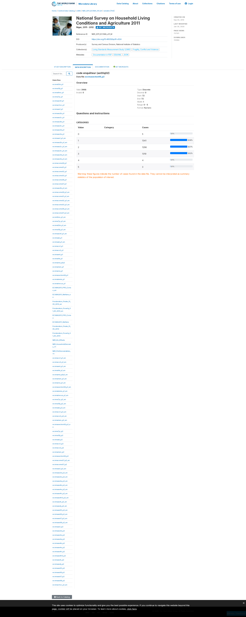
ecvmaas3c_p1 (58, 126)
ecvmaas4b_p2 (59, 543)
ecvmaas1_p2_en (59, 469)
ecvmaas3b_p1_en (60, 188)
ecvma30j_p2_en (59, 404)
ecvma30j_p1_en (59, 229)
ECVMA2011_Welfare (61, 322)
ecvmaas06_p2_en (60, 514)
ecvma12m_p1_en (59, 225)
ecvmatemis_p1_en (60, 391)
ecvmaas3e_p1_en (60, 159)
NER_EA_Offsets (59, 340)
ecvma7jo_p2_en (59, 399)
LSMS (78, 11)
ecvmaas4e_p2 (59, 547)
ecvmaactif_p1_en (60, 234)
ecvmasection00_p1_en (62, 387)
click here (132, 609)
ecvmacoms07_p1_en (61, 213)
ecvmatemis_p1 (59, 279)
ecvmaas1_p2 (58, 527)
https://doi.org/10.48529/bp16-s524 (106, 39)
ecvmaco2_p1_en (59, 362)
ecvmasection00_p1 (60, 275)
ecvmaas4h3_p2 (59, 556)
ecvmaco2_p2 (58, 448)
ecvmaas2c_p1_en (60, 146)
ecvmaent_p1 (58, 254)
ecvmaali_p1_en (59, 242)
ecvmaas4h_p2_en (60, 493)
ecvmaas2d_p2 (59, 531)
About (135, 4)
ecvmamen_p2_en (60, 420)
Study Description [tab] (62, 67)
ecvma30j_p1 (58, 88)
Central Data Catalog (66, 11)
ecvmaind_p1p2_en (60, 375)
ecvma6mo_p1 (58, 92)
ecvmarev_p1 (58, 271)
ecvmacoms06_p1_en (61, 209)
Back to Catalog (63, 597)
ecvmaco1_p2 (58, 444)
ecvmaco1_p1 (58, 246)
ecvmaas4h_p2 (59, 551)
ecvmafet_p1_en (59, 370)
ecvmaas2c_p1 (58, 117)
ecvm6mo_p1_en (59, 217)
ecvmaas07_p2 (58, 576)
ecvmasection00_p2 (61, 456)
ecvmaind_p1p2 (59, 263)
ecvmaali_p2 (58, 440)
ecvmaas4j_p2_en (60, 506)
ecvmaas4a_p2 (59, 539)
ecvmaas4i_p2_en (60, 502)
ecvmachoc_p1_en (60, 585)
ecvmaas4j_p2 (58, 564)
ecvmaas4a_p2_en (60, 481)
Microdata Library (88, 4)
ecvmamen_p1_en (60, 379)
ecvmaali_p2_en (59, 408)
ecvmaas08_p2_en (60, 522)
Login (190, 4)
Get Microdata (106, 27)
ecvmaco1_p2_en (59, 412)
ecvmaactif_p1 (58, 101)
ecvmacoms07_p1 (59, 184)
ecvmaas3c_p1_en (60, 151)
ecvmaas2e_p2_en (60, 477)
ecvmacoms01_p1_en (61, 196)
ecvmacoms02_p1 (60, 171)
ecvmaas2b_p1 (58, 113)
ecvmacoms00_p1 (60, 163)
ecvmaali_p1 (57, 238)
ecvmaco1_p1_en (59, 358)
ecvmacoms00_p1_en (61, 192)
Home (54, 11)
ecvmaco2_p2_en (60, 416)
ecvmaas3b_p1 (58, 122)
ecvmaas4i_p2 (58, 560)
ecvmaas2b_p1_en (60, 142)
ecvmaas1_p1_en (59, 138)
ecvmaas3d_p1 (58, 130)
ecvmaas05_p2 (59, 568)
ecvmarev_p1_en (59, 383)
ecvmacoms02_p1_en (61, 200)
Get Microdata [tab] (121, 67)
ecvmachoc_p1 (58, 105)
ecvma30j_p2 (58, 435)
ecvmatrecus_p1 (59, 283)
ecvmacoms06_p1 (60, 180)
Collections (147, 4)
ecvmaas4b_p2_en (60, 485)
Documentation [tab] (102, 67)
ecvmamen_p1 (58, 267)
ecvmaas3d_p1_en (60, 155)
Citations (161, 4)
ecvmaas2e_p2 (59, 535)
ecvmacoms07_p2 (60, 464)
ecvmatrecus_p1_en (60, 395)
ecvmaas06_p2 (59, 572)
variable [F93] (108, 11)
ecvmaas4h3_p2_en (61, 498)
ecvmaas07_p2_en (60, 518)
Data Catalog (123, 4)
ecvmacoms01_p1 (59, 167)
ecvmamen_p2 (58, 452)
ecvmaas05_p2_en (60, 510)
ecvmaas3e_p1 (58, 134)
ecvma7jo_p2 (58, 431)
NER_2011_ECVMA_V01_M (92, 11)
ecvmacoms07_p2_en (61, 460)
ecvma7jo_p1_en (59, 221)
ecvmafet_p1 (58, 259)
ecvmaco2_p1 (58, 250)
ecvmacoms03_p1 (60, 175)
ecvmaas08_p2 (59, 581)
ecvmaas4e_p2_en (60, 489)
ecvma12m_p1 (58, 84)
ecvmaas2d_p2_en (60, 473)
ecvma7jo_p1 (58, 97)
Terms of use (175, 4)
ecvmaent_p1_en (59, 366)
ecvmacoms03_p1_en (61, 205)
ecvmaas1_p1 (58, 109)
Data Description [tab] (83, 67)
